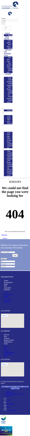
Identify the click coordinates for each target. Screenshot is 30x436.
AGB (5, 286)
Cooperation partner (11, 101)
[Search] (3, 22)
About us (6, 334)
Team (5, 336)
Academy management (10, 80)
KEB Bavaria (9, 88)
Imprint (6, 284)
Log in (15, 255)
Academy (8, 74)
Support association (10, 84)
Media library (6, 37)
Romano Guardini (10, 97)
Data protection (8, 282)
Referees (10, 35)
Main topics (9, 45)
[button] (6, 30)
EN (6, 27)
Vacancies (6, 338)
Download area (10, 71)
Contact (6, 280)
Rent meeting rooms (9, 64)
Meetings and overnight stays (7, 52)
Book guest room (9, 59)
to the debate (9, 41)
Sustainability (12, 92)
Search (3, 18)
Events (6, 108)
